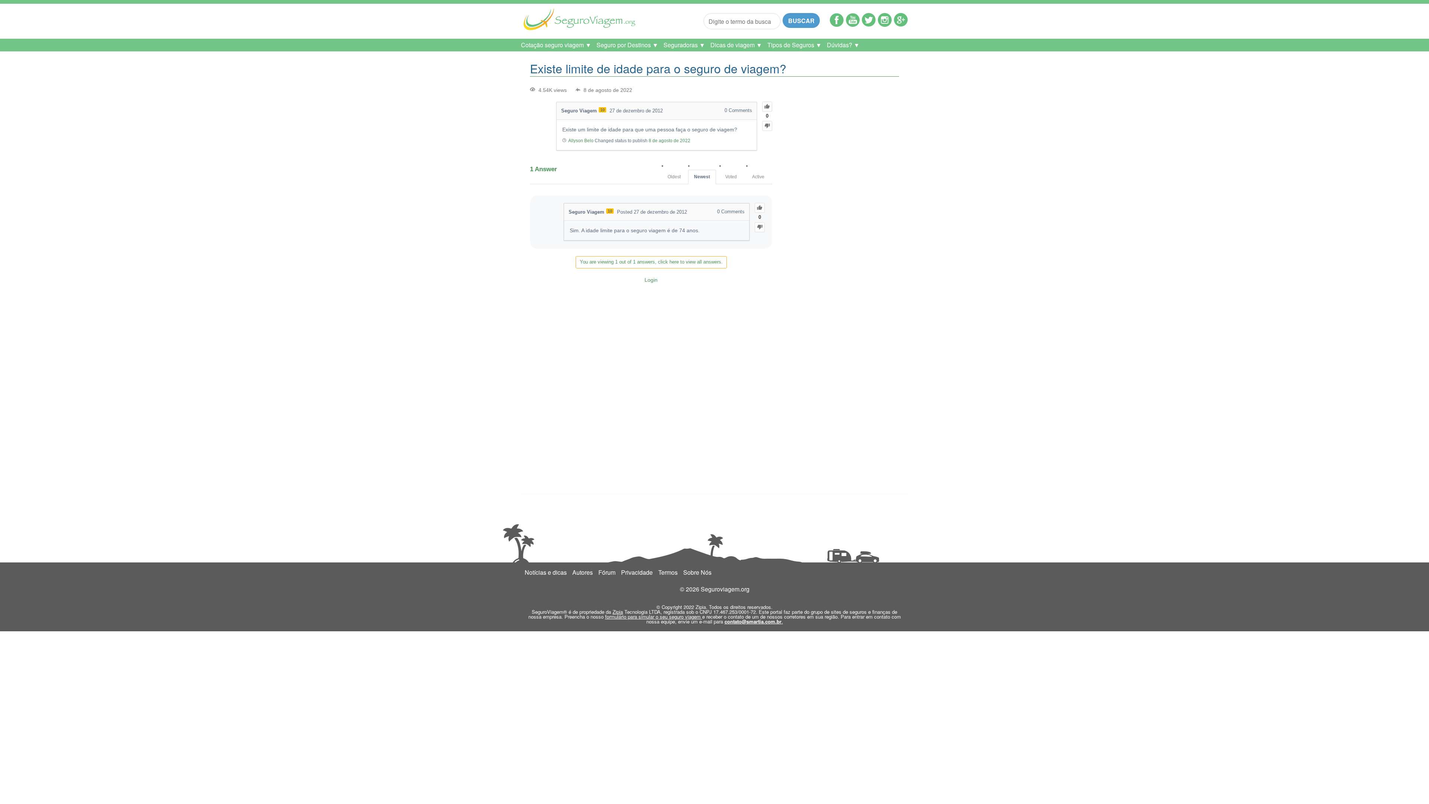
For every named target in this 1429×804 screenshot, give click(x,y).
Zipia (618, 611)
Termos (668, 572)
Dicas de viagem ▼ (736, 45)
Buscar (801, 20)
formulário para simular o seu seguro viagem (653, 616)
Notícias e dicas (546, 572)
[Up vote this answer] (760, 208)
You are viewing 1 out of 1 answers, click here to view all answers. (651, 262)
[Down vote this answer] (760, 227)
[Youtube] (852, 24)
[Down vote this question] (767, 126)
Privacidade (637, 572)
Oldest (674, 176)
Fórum (607, 572)
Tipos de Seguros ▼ (794, 45)
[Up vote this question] (767, 107)
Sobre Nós (697, 572)
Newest (702, 176)
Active (758, 176)
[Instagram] (884, 24)
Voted (731, 176)
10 (602, 110)
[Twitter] (868, 24)
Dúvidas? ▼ (843, 45)
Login (651, 280)
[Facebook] (836, 24)
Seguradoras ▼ (684, 45)
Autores (582, 572)
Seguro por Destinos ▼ (627, 45)
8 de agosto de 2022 (669, 140)
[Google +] (900, 24)
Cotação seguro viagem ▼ (556, 45)
